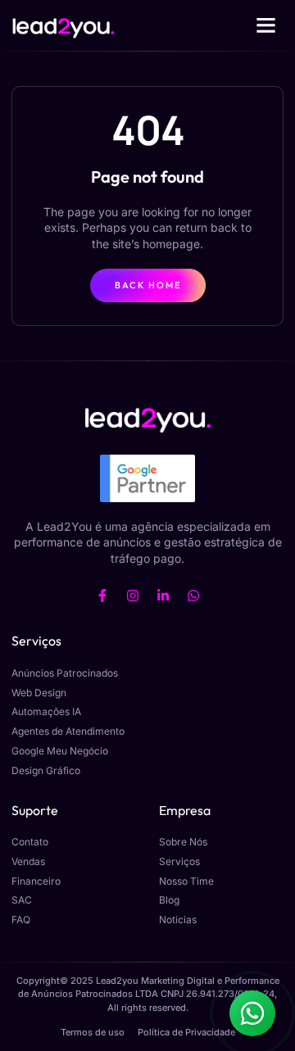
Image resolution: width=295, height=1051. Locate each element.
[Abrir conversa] (252, 1013)
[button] (265, 25)
